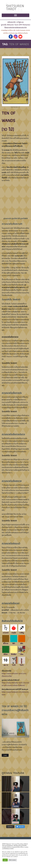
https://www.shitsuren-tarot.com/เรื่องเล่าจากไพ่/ (14, 675)
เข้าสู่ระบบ (20, 22)
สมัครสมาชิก (11, 22)
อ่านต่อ (5, 755)
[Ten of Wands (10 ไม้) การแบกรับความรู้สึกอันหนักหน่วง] (15, 728)
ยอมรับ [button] (5, 860)
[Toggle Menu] (15, 15)
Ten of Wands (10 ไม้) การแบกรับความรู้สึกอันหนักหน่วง (15, 710)
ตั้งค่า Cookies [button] (12, 860)
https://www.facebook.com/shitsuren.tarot (15, 693)
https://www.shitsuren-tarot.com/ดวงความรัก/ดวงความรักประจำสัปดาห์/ (15, 684)
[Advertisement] (15, 200)
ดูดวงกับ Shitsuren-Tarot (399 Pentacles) (15, 24)
